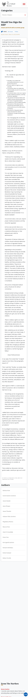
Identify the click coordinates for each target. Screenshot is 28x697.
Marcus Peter (6, 527)
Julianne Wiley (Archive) (9, 516)
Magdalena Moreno (8, 521)
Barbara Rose (6, 490)
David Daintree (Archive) (9, 495)
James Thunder (7, 511)
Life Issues (10, 31)
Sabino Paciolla (7, 558)
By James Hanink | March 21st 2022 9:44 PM (10, 34)
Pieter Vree (6, 537)
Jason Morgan (6, 506)
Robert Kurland (7, 553)
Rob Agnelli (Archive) (8, 542)
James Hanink (6, 501)
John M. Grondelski (8, 532)
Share (25, 694)
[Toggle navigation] (24, 4)
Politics (16, 31)
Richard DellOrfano (8, 547)
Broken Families (5, 689)
